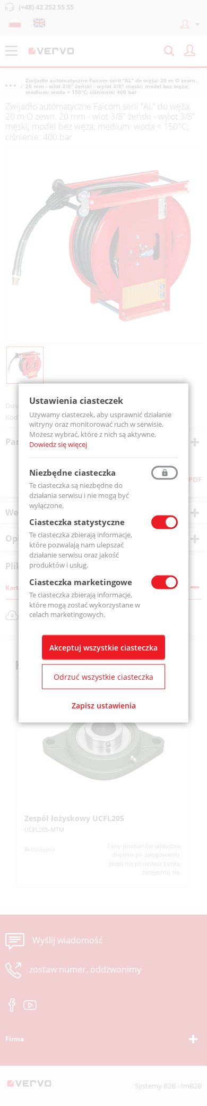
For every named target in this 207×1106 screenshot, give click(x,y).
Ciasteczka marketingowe (80, 581)
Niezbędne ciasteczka (72, 472)
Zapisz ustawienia (104, 705)
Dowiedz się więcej (58, 444)
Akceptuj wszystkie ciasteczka (103, 648)
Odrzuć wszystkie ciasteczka (103, 677)
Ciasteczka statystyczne (77, 522)
